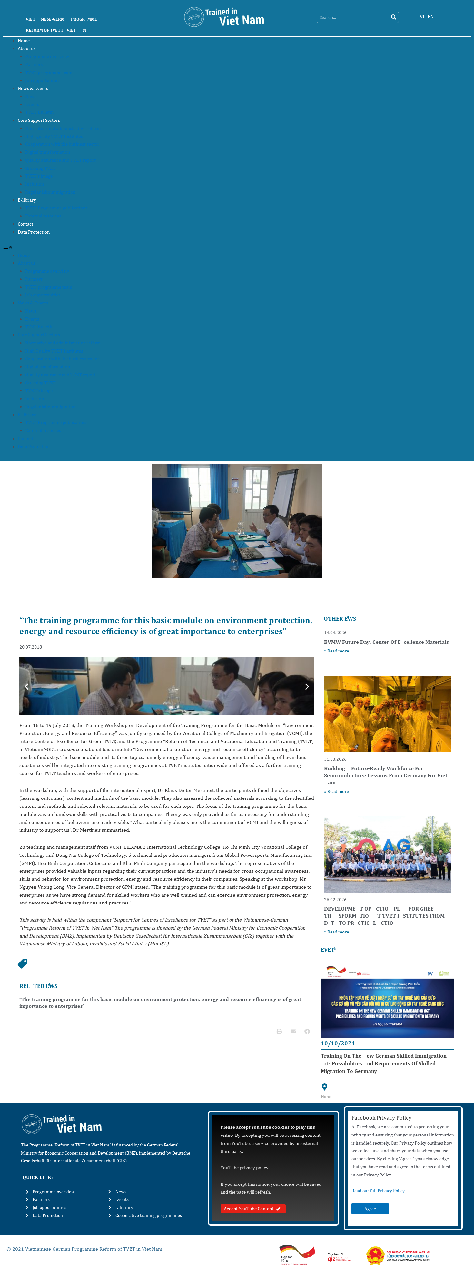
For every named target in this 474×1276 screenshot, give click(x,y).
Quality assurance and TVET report (60, 160)
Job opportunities (42, 80)
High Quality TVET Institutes (54, 136)
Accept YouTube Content (248, 1208)
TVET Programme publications (56, 207)
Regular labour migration (50, 192)
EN (431, 16)
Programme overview (47, 56)
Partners (34, 64)
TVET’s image (39, 176)
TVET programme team (48, 72)
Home (24, 40)
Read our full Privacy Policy (378, 1190)
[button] (237, 247)
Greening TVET (40, 168)
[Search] (393, 17)
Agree (370, 1208)
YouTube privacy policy (245, 1167)
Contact (25, 224)
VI (422, 16)
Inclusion (34, 184)
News (30, 96)
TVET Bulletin (39, 112)
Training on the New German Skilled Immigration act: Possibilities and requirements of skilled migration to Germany (384, 1063)
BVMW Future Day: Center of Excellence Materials (386, 642)
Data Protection (34, 232)
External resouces (43, 215)
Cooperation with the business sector (62, 144)
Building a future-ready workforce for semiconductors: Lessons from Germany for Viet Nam (385, 775)
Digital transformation (47, 152)
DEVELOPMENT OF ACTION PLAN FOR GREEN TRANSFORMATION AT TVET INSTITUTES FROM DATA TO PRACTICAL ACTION (384, 915)
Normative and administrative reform (63, 128)
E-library (27, 200)
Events (32, 104)
